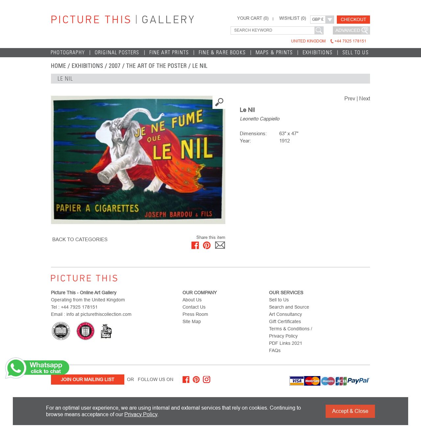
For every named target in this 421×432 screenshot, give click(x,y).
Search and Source (289, 307)
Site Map (192, 321)
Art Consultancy (285, 314)
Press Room (195, 314)
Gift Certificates (285, 321)
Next (364, 98)
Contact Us (194, 307)
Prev (349, 98)
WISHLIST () (292, 18)
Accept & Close (350, 411)
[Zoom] (138, 160)
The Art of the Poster (156, 65)
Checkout (353, 19)
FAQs (275, 350)
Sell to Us (355, 52)
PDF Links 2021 (285, 343)
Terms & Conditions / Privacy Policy (290, 332)
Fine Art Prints (169, 52)
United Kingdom (328, 41)
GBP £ (318, 19)
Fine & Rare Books (222, 52)
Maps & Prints (274, 52)
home (58, 65)
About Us (192, 299)
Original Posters (117, 52)
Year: (245, 140)
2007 (115, 65)
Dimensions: (253, 133)
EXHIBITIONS (88, 65)
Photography (68, 52)
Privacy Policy (140, 414)
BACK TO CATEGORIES (80, 239)
